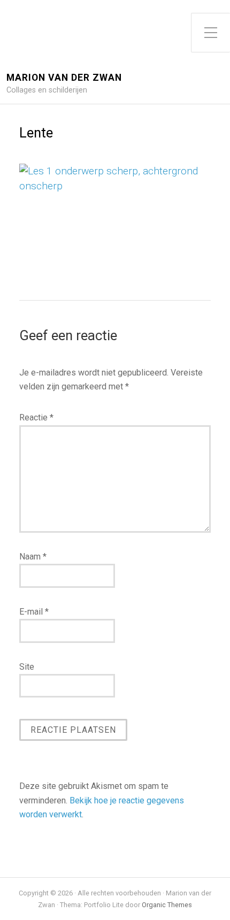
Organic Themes (167, 905)
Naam (33, 556)
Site (26, 667)
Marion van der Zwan (64, 78)
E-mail (34, 612)
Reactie (36, 417)
